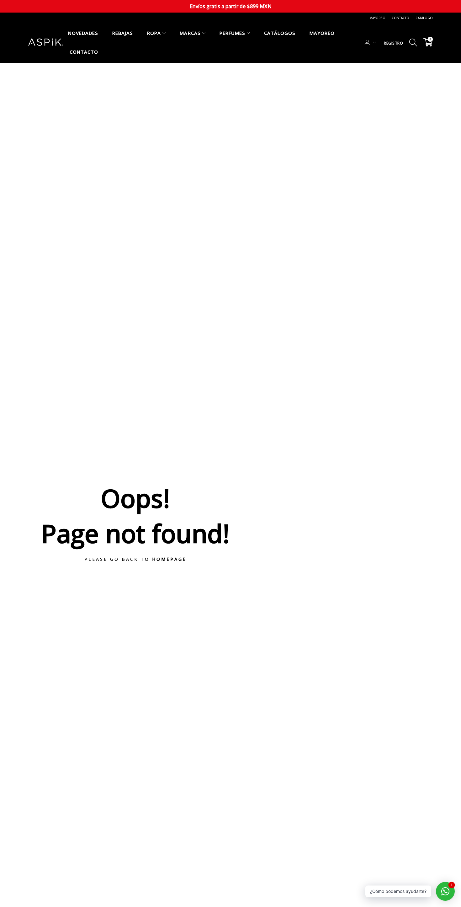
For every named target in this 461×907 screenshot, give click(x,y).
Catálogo (424, 18)
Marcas (190, 33)
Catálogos (279, 33)
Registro (393, 43)
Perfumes (232, 33)
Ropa (154, 33)
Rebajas (122, 33)
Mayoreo (377, 18)
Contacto (400, 18)
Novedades (83, 33)
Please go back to (135, 559)
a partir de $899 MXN (231, 6)
